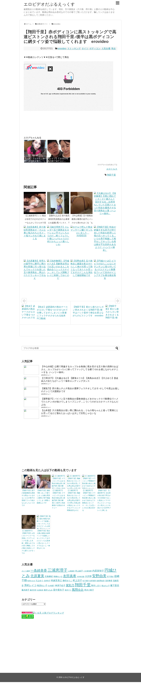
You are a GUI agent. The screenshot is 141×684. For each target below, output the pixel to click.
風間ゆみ (78, 589)
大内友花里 (80, 576)
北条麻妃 (49, 576)
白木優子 (51, 586)
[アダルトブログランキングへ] (27, 613)
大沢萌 (88, 576)
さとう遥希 (26, 571)
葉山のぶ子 (105, 586)
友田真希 (69, 576)
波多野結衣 (100, 580)
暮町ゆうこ (67, 581)
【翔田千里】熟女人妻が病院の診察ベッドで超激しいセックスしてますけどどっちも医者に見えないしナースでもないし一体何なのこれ (43, 539)
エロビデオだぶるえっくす (49, 4)
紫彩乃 (70, 585)
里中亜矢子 (58, 590)
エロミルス (111, 169)
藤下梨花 (114, 585)
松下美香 (86, 580)
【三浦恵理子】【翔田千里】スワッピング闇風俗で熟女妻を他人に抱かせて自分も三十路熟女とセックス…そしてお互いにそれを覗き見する (88, 500)
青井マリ (68, 590)
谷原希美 (40, 590)
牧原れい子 (42, 585)
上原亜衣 (71, 571)
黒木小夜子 (89, 590)
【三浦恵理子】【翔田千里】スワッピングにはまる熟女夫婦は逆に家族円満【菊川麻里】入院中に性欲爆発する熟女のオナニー (58, 499)
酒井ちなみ (48, 590)
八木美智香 (87, 571)
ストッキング (74, 48)
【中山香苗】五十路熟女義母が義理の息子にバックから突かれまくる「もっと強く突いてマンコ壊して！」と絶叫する (82, 223)
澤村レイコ (30, 585)
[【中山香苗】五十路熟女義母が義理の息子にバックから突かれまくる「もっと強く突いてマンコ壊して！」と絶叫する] (82, 203)
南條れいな (58, 576)
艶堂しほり (96, 585)
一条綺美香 (38, 570)
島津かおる (31, 580)
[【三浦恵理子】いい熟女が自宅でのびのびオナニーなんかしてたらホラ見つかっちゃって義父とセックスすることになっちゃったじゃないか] (35, 203)
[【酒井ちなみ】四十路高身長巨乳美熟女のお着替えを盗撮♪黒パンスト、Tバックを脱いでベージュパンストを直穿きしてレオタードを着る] (58, 203)
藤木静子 (25, 590)
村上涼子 (77, 580)
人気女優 (105, 48)
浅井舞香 (108, 581)
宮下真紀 (110, 576)
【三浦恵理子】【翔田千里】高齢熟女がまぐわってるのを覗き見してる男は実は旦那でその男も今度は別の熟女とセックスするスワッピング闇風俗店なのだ (73, 500)
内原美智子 (98, 570)
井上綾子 (79, 571)
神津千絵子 (60, 585)
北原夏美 (37, 576)
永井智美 (92, 580)
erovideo (62, 48)
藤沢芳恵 (33, 590)
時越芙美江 (56, 580)
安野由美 (99, 576)
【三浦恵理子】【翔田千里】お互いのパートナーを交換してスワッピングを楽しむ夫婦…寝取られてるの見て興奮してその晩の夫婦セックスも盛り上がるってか (28, 542)
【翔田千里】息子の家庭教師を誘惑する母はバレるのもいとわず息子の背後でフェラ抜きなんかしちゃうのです (28, 497)
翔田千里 (111, 175)
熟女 (113, 48)
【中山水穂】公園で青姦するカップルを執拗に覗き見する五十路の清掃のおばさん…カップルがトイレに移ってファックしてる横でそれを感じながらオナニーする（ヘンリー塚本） (79, 369)
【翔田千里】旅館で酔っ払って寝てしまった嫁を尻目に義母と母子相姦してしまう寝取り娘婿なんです (43, 496)
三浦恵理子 (57, 570)
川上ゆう (39, 581)
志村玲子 (47, 581)
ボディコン (94, 48)
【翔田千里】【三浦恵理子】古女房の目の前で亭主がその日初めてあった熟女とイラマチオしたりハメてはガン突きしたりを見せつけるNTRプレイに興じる (104, 500)
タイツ (85, 48)
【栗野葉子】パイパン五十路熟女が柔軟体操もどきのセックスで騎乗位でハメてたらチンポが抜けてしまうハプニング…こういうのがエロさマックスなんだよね (79, 402)
